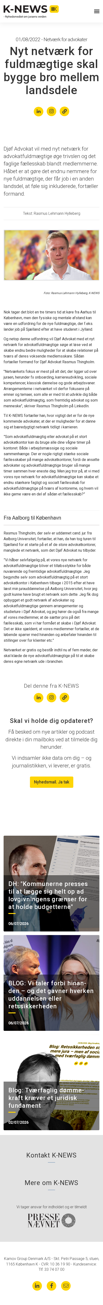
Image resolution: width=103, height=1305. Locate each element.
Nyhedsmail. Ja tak (51, 782)
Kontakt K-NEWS (51, 1155)
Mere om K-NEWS (51, 1183)
